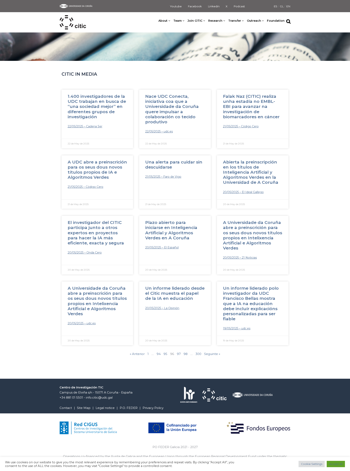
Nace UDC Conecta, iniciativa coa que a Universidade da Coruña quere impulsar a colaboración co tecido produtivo (172, 109)
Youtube (176, 6)
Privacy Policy (153, 408)
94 (159, 354)
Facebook (195, 6)
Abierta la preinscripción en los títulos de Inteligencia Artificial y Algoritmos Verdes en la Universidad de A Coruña (250, 172)
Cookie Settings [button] (311, 464)
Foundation (276, 21)
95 (165, 354)
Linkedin (214, 6)
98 (186, 354)
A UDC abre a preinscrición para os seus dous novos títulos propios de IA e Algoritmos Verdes (97, 169)
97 (179, 354)
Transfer (234, 21)
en (288, 6)
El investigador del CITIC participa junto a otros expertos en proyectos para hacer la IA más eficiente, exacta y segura (96, 232)
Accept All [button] (336, 464)
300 (198, 354)
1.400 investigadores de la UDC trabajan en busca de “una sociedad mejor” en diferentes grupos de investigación (97, 106)
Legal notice (105, 408)
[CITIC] (73, 18)
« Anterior (137, 354)
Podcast (239, 6)
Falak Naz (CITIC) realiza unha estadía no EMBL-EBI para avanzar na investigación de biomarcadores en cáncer (251, 106)
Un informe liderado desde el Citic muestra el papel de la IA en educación (175, 293)
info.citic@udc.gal (99, 397)
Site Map (84, 408)
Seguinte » (212, 354)
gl (282, 6)
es (276, 6)
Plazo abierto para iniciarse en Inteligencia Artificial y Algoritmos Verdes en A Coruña (171, 230)
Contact (66, 408)
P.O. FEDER (129, 408)
